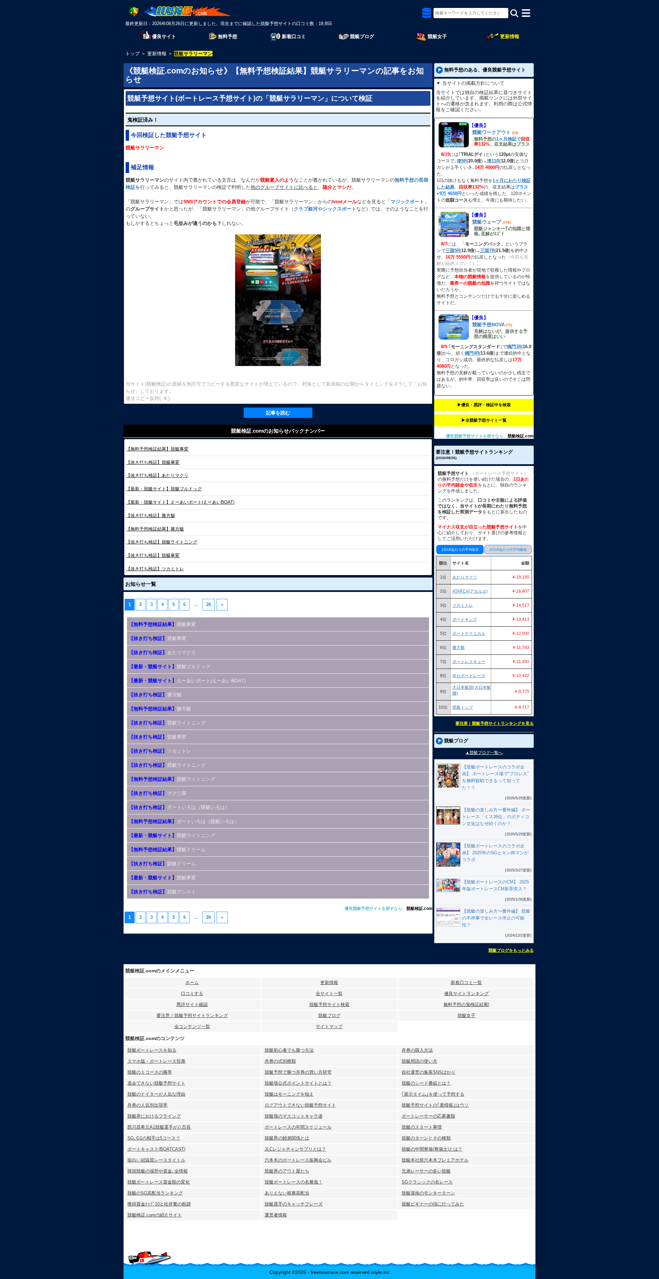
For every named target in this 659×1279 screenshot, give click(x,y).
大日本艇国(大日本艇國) (471, 690)
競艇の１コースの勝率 (149, 1072)
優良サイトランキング (466, 993)
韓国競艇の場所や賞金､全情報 (157, 1171)
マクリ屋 (157, 793)
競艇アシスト (162, 891)
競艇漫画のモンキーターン (428, 1193)
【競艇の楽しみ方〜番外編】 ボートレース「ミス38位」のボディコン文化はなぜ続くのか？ (496, 816)
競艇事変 (157, 449)
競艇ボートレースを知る (151, 1050)
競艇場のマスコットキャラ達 (294, 1116)
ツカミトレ (155, 568)
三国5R (453, 250)
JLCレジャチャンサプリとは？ (295, 1149)
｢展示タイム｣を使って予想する (433, 1094)
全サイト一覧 (329, 993)
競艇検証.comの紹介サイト (154, 1215)
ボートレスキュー (468, 661)
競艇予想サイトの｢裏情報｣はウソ (435, 1105)
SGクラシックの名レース (427, 1182)
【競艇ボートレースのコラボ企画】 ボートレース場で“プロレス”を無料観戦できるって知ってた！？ (495, 777)
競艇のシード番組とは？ (426, 1083)
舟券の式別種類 (280, 1061)
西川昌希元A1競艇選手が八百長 (159, 1127)
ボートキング (464, 619)
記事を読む (278, 412)
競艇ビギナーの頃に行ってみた (433, 1204)
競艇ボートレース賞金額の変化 (158, 1182)
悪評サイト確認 (192, 1004)
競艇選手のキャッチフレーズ (294, 1204)
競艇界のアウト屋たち (287, 1171)
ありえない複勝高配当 (287, 1193)
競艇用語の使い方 (419, 1061)
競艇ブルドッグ (164, 488)
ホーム (192, 982)
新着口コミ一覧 (466, 982)
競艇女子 (466, 1015)
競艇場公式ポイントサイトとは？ (298, 1083)
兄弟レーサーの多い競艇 (426, 1171)
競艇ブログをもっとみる (511, 950)
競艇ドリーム (167, 849)
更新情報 (329, 982)
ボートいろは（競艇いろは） (184, 821)
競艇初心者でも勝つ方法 (289, 1050)
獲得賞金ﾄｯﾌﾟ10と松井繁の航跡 (159, 1204)
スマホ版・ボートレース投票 (156, 1061)
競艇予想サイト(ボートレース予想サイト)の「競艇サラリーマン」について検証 (249, 98)
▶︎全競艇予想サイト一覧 (484, 420)
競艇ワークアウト (491, 132)
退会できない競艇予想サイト (156, 1083)
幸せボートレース (468, 675)
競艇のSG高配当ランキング (155, 1193)
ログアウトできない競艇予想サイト (300, 1105)
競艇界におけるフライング (154, 1116)
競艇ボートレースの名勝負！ (294, 1182)
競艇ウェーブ (486, 222)
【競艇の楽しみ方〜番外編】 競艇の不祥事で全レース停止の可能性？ (496, 918)
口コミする (192, 993)
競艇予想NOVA (488, 324)
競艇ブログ (329, 1015)
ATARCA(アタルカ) (470, 591)
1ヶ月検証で (508, 138)
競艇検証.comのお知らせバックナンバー (278, 431)
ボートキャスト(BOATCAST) (156, 1149)
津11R (493, 160)
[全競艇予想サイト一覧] (426, 15)
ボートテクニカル (468, 633)
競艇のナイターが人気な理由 (156, 1094)
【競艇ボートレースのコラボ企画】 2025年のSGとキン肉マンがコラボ (495, 852)
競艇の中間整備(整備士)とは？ (432, 1149)
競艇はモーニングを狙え (289, 1094)
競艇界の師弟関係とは (287, 1138)
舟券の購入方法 (417, 1050)
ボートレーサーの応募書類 (428, 1116)
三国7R (487, 250)
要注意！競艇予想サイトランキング (192, 1015)
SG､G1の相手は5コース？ (153, 1138)
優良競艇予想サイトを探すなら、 (375, 908)
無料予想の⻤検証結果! (466, 1004)
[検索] (514, 13)
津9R (462, 160)
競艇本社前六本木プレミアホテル (435, 1160)
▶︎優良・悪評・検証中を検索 (484, 404)
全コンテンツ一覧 (192, 1026)
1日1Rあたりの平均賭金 (508, 549)
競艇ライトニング (161, 542)
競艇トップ (462, 707)
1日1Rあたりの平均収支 (460, 549)
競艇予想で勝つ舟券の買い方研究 (298, 1072)
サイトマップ (329, 1026)
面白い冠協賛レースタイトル (156, 1160)
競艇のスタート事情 (422, 1127)
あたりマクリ (157, 475)
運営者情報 (276, 1215)
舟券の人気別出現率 (147, 1105)
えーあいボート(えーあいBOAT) (180, 502)
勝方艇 (150, 515)
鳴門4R (472, 353)
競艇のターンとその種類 (426, 1138)
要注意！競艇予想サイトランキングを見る (494, 723)
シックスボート (339, 209)
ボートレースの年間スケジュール (298, 1127)
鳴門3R (514, 346)
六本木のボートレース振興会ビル (298, 1160)
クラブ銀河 (306, 209)
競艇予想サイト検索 (329, 1004)
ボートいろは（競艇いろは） (179, 807)
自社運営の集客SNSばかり (428, 1072)
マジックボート (407, 201)
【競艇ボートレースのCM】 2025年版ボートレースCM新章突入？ (495, 885)
